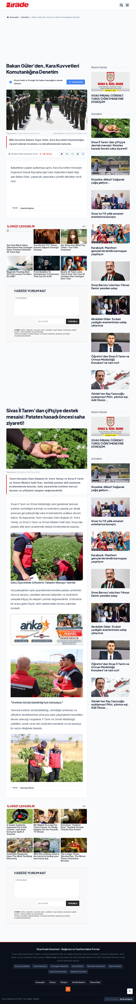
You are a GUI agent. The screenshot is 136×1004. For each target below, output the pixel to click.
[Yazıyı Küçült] (67, 154)
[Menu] (127, 5)
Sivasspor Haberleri (59, 966)
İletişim (64, 982)
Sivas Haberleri (40, 966)
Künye (53, 982)
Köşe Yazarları (115, 966)
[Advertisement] (68, 39)
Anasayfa (13, 17)
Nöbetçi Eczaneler (78, 972)
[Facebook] (83, 154)
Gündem (25, 17)
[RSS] (68, 989)
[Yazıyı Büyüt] (62, 154)
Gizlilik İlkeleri (78, 982)
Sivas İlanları (77, 966)
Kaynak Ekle (77, 82)
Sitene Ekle (95, 982)
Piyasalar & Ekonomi (96, 966)
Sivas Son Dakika (22, 966)
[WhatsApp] (72, 154)
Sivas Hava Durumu (58, 972)
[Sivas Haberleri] (17, 4)
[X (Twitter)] (77, 154)
